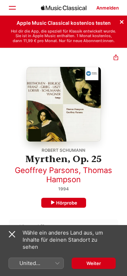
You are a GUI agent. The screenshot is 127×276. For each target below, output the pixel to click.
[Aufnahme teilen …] (116, 58)
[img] (63, 7)
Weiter (93, 263)
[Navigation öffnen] (12, 8)
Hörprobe (66, 203)
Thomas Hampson (79, 175)
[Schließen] (121, 21)
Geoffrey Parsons (47, 170)
